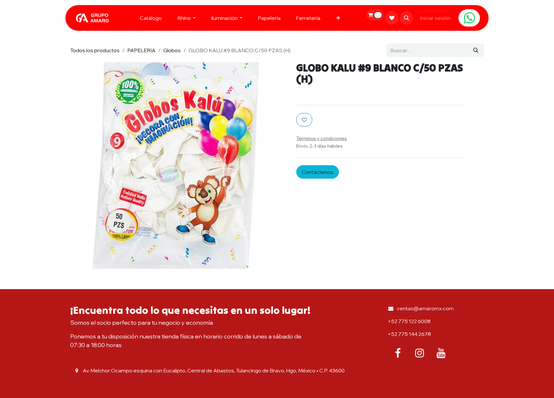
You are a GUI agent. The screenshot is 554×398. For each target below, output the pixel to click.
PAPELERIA (141, 50)
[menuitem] (151, 18)
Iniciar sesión (435, 18)
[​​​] (469, 18)
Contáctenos (317, 172)
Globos (172, 50)
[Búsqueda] (476, 50)
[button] (406, 18)
